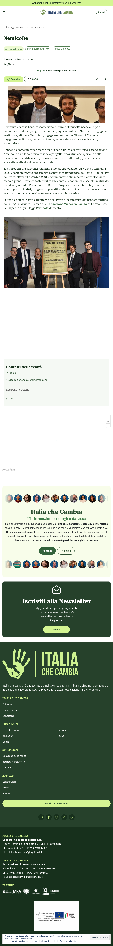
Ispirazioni (8, 735)
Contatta (15, 79)
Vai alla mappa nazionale (61, 70)
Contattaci (8, 716)
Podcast (62, 730)
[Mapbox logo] (8, 469)
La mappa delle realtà (14, 755)
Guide (5, 741)
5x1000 (6, 787)
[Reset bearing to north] (108, 425)
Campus (6, 767)
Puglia (7, 64)
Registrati (66, 550)
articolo (43, 208)
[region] (56, 442)
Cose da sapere (10, 730)
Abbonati (47, 550)
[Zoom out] (108, 421)
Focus (61, 735)
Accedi (101, 12)
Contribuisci (9, 781)
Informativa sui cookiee (68, 941)
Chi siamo (7, 704)
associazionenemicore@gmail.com (27, 380)
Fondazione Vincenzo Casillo (67, 203)
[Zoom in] (108, 417)
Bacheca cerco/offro (13, 761)
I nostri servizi (10, 710)
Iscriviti (56, 629)
